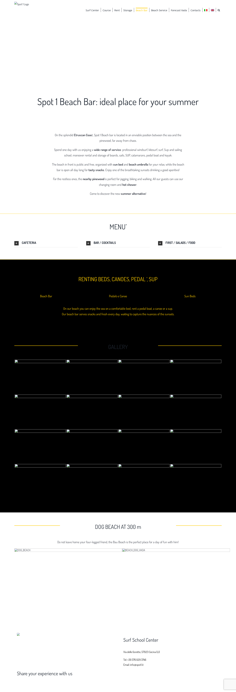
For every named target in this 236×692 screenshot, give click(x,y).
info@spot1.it (137, 664)
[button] (219, 10)
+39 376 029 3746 (136, 659)
